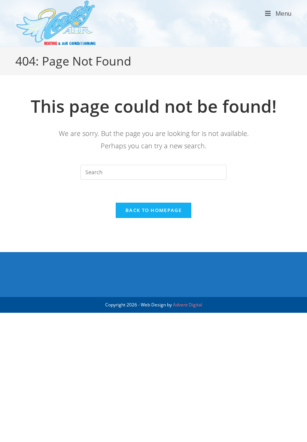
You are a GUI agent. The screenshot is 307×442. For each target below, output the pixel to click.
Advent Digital (187, 305)
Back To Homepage (153, 210)
